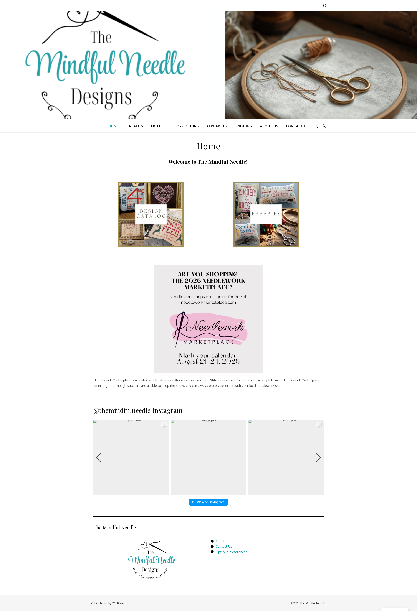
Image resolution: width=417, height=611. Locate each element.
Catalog (135, 126)
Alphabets (217, 126)
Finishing (243, 126)
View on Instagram (211, 502)
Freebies (159, 126)
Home (113, 126)
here (205, 380)
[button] (208, 492)
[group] (131, 457)
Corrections (186, 126)
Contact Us (297, 126)
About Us (269, 126)
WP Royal (118, 603)
